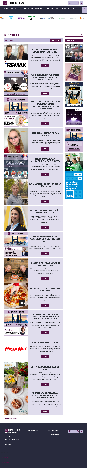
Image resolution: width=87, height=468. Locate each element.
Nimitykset (13, 8)
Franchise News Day (52, 8)
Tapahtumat (39, 8)
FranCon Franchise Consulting (12, 436)
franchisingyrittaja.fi (32, 430)
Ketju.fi (6, 442)
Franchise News (65, 8)
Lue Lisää (45, 65)
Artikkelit (30, 8)
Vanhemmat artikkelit (11, 418)
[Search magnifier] (81, 35)
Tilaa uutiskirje (70, 40)
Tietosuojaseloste (54, 434)
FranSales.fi (8, 444)
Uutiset (6, 8)
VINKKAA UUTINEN (55, 40)
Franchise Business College (12, 439)
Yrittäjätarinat (22, 8)
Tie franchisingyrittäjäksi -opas (33, 432)
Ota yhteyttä (76, 8)
